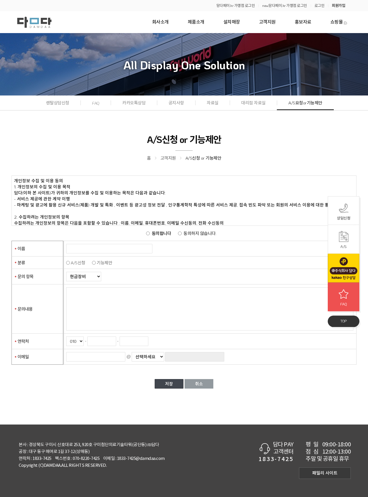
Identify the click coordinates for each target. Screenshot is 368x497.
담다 (34, 22)
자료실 (212, 103)
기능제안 (104, 262)
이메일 (23, 357)
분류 (21, 262)
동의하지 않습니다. (199, 233)
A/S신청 (78, 262)
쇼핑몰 (336, 22)
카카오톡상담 (133, 103)
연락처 (23, 341)
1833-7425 (41, 458)
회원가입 (338, 5)
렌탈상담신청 (57, 103)
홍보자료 (303, 22)
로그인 (320, 5)
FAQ (95, 103)
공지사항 (176, 103)
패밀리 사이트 (325, 473)
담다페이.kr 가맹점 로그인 (235, 5)
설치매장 (231, 22)
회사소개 (160, 22)
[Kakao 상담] (343, 268)
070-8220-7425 (86, 458)
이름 (21, 248)
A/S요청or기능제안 (305, 103)
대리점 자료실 (253, 103)
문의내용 (25, 309)
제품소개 (196, 22)
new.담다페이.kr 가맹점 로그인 (284, 5)
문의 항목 (25, 276)
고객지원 (267, 22)
